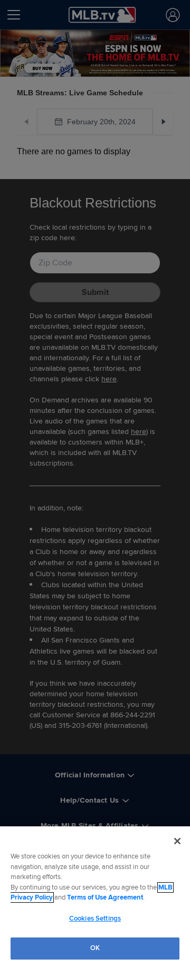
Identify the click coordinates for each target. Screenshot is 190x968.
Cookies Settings (95, 918)
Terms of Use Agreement (105, 897)
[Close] (177, 841)
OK (95, 948)
